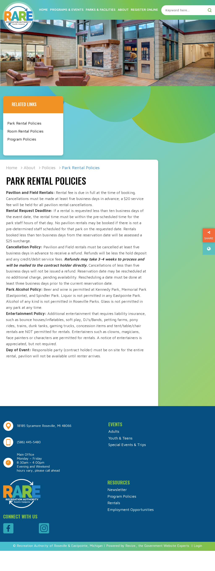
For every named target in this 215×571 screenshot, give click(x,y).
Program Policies (21, 139)
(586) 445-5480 (29, 442)
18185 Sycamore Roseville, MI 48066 (44, 426)
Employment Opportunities (131, 509)
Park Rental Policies (24, 123)
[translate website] (209, 248)
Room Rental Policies (25, 131)
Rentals (114, 503)
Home (43, 9)
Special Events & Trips (127, 444)
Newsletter (117, 489)
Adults (113, 431)
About (123, 9)
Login (198, 545)
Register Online (144, 9)
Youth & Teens (120, 438)
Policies (48, 167)
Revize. (130, 545)
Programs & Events (67, 9)
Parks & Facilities (100, 9)
